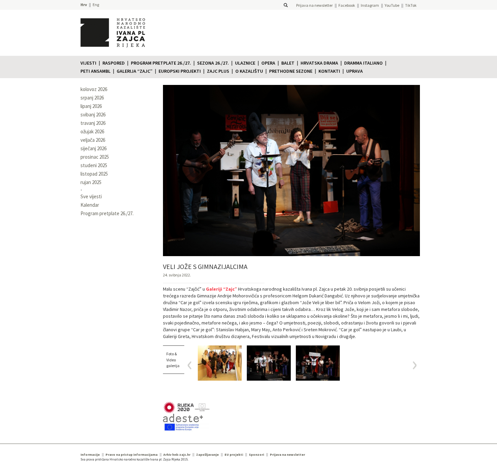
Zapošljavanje (207, 454)
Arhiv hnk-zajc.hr (176, 454)
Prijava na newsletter (314, 5)
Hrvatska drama (319, 63)
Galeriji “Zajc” (221, 289)
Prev (192, 365)
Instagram (370, 5)
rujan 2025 (90, 182)
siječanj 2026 (93, 148)
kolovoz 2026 (93, 89)
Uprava (354, 71)
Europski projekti (180, 71)
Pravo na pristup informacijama (131, 454)
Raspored (113, 63)
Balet (287, 63)
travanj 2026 (92, 123)
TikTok (411, 5)
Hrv (83, 4)
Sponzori (256, 454)
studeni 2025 (93, 165)
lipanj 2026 (91, 106)
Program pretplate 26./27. (161, 63)
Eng (96, 4)
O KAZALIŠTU (249, 71)
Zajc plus (218, 71)
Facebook (346, 5)
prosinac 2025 (94, 157)
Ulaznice (245, 63)
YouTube (392, 5)
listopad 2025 (94, 174)
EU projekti (233, 454)
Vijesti (88, 63)
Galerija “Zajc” (134, 71)
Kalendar (89, 205)
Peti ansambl (95, 71)
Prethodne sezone (290, 71)
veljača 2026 (92, 140)
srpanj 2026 (92, 97)
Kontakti (329, 71)
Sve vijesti (91, 196)
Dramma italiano (363, 63)
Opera (268, 63)
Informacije (90, 454)
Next (412, 365)
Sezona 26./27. (213, 63)
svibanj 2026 (92, 114)
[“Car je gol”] (220, 362)
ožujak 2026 (92, 131)
